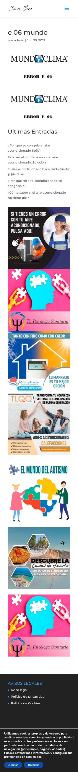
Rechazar (33, 765)
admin (19, 40)
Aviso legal (19, 690)
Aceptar (13, 765)
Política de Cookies (26, 703)
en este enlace (31, 757)
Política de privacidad (28, 697)
